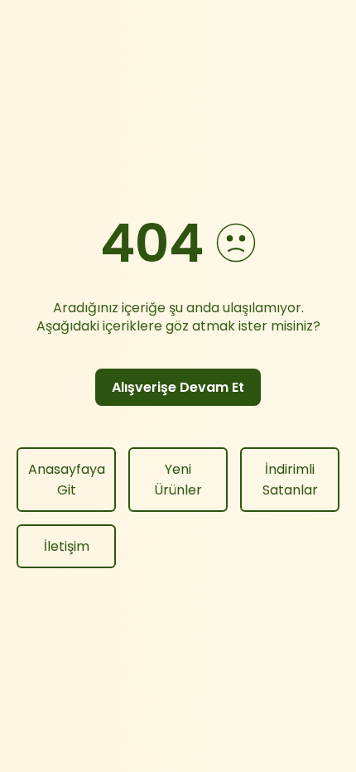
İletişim (66, 546)
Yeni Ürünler (178, 479)
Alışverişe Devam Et (178, 387)
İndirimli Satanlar (290, 479)
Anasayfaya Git (66, 479)
